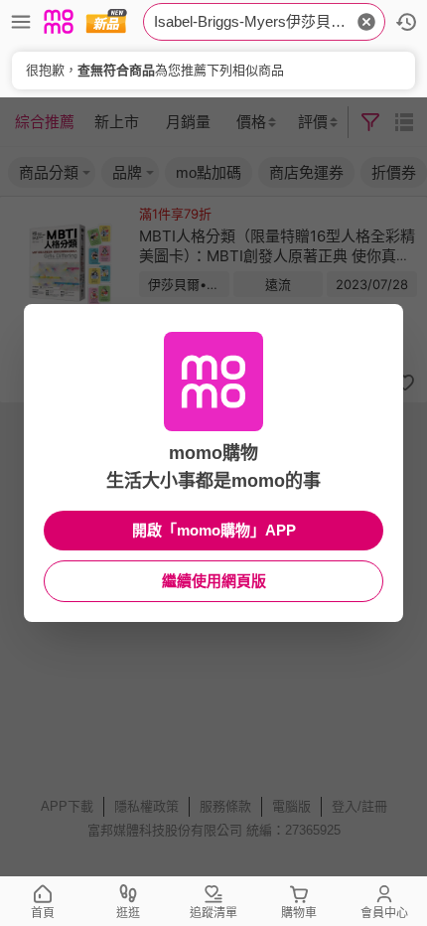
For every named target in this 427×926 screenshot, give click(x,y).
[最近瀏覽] (406, 22)
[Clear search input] (366, 22)
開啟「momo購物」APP (214, 530)
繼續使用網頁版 (214, 580)
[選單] (21, 22)
